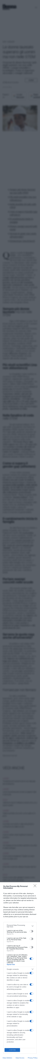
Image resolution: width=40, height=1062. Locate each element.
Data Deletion (7, 1058)
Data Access (20, 1058)
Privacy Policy (32, 1058)
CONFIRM (12, 1050)
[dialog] (20, 972)
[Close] (36, 886)
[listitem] (20, 925)
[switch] (31, 931)
